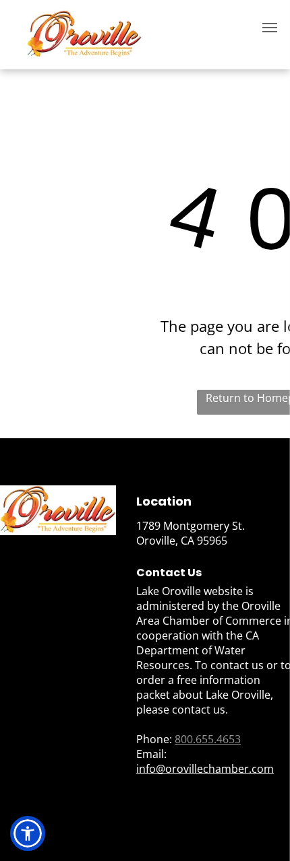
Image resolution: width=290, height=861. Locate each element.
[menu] (269, 27)
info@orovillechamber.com (205, 768)
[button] (27, 833)
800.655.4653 (208, 739)
